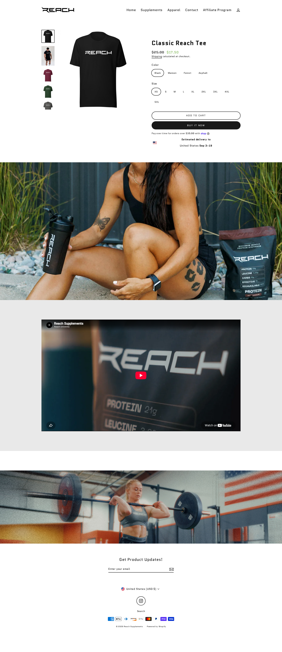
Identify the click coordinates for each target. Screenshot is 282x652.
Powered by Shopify (156, 626)
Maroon (172, 73)
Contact (191, 10)
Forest (187, 73)
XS (156, 91)
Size (154, 83)
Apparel (173, 10)
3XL (215, 91)
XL (192, 91)
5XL (157, 102)
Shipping (157, 56)
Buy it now (196, 125)
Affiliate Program (217, 10)
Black (158, 73)
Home (131, 10)
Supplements (152, 10)
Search (141, 611)
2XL (204, 91)
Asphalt (203, 73)
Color (155, 65)
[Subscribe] (171, 569)
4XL (227, 91)
